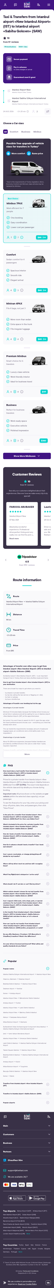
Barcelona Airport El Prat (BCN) (14, 1221)
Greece (37, 1245)
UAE (29, 1249)
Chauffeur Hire (15, 1160)
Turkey (21, 1245)
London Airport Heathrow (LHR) (14, 1234)
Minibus (37, 131)
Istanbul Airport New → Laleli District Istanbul (18, 1008)
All (5, 131)
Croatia (40, 1249)
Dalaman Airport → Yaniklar (12, 989)
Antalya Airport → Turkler (12, 1003)
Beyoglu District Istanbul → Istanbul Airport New (20, 1071)
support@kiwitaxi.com (18, 1170)
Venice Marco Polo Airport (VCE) (36, 1230)
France (44, 1245)
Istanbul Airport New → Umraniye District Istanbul (20, 1038)
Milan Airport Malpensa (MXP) (13, 1230)
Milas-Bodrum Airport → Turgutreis (15, 1066)
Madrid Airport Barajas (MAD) (30, 1218)
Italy (32, 1245)
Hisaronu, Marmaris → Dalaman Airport (16, 979)
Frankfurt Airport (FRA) (39, 1224)
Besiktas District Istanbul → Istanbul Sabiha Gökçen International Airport (25, 1056)
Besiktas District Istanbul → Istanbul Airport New (19, 984)
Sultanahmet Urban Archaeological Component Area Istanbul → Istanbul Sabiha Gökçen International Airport (25, 1028)
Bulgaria (47, 1249)
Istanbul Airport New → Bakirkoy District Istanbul (20, 1012)
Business (25, 131)
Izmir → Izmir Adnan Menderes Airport (16, 1034)
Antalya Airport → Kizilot (11, 1062)
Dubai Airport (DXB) (29, 1215)
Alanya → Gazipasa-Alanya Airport (15, 1017)
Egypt (34, 1249)
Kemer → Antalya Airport (11, 993)
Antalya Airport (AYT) (40, 1211)
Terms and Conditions (30, 1271)
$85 (42, 237)
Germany (6, 1252)
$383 (43, 440)
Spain (27, 1245)
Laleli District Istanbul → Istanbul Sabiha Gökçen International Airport (24, 1044)
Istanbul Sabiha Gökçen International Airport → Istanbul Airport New (27, 974)
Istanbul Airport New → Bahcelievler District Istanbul (21, 998)
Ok (48, 1282)
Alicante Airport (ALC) (10, 1218)
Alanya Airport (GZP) (24, 1211)
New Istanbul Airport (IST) (12, 1215)
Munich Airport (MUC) (30, 1227)
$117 (44, 391)
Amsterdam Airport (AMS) (12, 1227)
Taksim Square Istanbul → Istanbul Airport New (19, 1050)
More (28, 1234)
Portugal (14, 1252)
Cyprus (23, 1249)
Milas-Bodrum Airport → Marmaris (15, 1022)
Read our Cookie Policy (27, 1284)
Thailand (17, 1249)
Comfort (14, 131)
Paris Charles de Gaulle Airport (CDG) (16, 1224)
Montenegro (7, 1249)
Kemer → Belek (8, 1076)
